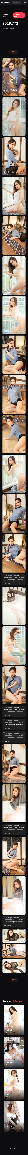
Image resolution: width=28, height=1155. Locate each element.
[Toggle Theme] (25, 2)
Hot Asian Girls (5, 2)
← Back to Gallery (5, 15)
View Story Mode (17, 15)
